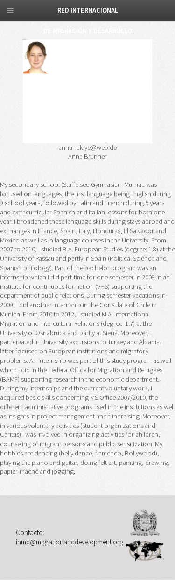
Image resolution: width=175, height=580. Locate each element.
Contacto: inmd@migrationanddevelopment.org (69, 537)
